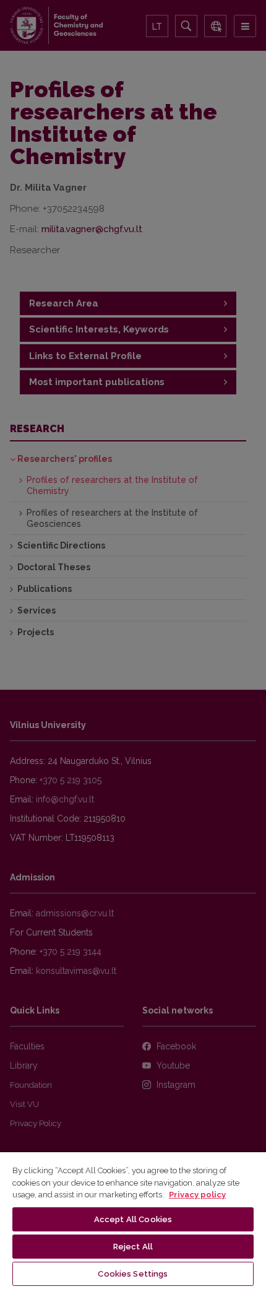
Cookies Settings (133, 1273)
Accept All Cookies (133, 1219)
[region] (133, 1220)
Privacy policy (197, 1194)
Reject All (133, 1246)
